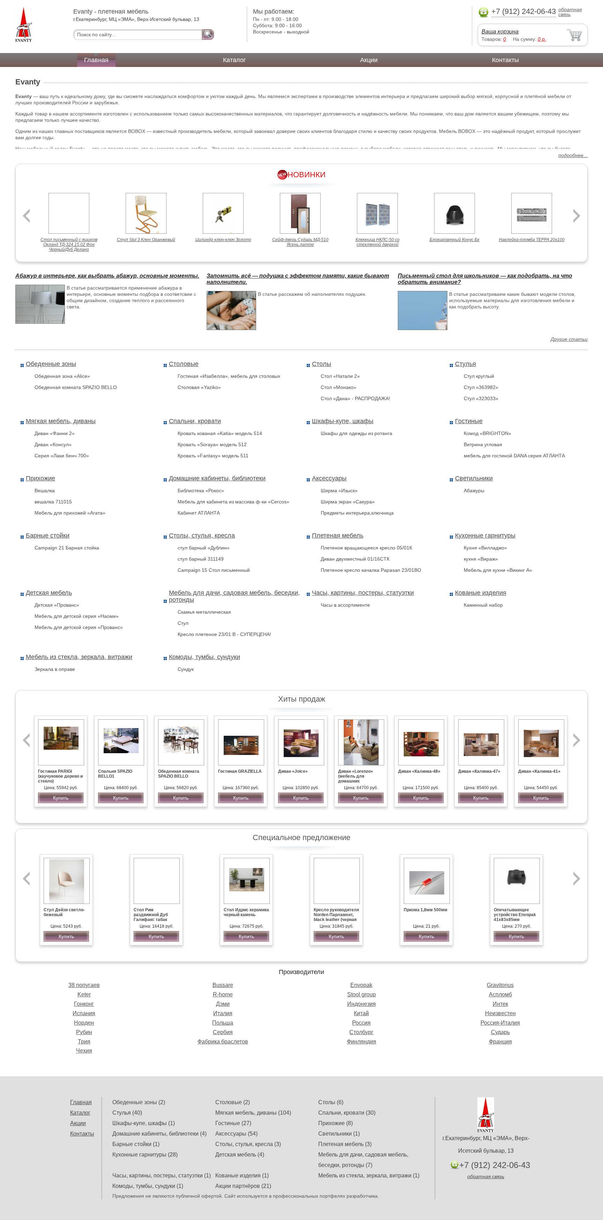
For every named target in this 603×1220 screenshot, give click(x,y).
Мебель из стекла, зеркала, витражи (79, 656)
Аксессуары (329, 478)
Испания (84, 1013)
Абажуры (474, 490)
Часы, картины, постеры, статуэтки (363, 592)
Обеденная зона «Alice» (62, 376)
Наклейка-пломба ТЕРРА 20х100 (532, 239)
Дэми (223, 1004)
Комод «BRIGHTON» (487, 433)
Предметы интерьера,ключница (357, 513)
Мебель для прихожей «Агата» (70, 513)
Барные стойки (47, 535)
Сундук (186, 669)
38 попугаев (84, 985)
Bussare (223, 985)
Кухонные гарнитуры (485, 535)
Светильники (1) (339, 1134)
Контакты (505, 60)
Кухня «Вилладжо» (485, 548)
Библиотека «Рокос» (201, 490)
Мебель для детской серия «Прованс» (79, 627)
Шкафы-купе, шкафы (342, 421)
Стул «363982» (481, 387)
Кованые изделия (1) (242, 1175)
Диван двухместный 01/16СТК (355, 559)
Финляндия (361, 1042)
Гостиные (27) (233, 1123)
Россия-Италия (500, 1023)
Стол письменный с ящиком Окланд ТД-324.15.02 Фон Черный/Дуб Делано (68, 244)
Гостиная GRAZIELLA (240, 771)
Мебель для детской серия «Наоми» (77, 616)
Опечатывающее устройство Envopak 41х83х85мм (515, 914)
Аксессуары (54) (236, 1134)
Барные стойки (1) (135, 1144)
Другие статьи (569, 339)
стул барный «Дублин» (204, 548)
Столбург (361, 1032)
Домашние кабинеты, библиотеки (217, 478)
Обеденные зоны (51, 363)
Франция (500, 1042)
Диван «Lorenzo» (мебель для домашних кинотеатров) (355, 778)
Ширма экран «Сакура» (348, 501)
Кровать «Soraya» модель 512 (212, 444)
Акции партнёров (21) (243, 1186)
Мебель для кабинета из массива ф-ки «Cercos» (233, 501)
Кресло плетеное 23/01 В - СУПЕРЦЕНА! (224, 634)
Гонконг (84, 1004)
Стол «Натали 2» (340, 376)
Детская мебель (49, 592)
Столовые (184, 363)
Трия (84, 1042)
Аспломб (500, 994)
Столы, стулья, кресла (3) (248, 1144)
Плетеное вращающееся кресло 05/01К (366, 548)
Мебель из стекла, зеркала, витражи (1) (368, 1175)
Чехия (84, 1051)
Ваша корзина (500, 32)
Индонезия (361, 1004)
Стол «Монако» (338, 387)
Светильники (474, 478)
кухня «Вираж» (481, 559)
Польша (222, 1023)
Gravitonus (500, 985)
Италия (222, 1013)
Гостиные (469, 421)
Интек (500, 1004)
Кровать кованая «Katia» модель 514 (220, 433)
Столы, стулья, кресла (202, 535)
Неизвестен (500, 1013)
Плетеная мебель (337, 535)
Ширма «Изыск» (339, 490)
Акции (369, 60)
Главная (96, 60)
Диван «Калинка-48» (419, 771)
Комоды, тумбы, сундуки (204, 656)
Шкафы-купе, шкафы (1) (143, 1123)
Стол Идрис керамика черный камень (246, 912)
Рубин (84, 1032)
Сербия (223, 1032)
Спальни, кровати (195, 421)
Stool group (361, 994)
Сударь (500, 1032)
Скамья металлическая (204, 612)
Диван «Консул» (53, 444)
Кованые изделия (480, 592)
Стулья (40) (127, 1113)
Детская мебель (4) (239, 1155)
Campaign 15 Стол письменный (214, 570)
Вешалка (45, 490)
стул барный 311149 (201, 559)
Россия (361, 1023)
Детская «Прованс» (57, 605)
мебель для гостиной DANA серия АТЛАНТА (514, 455)
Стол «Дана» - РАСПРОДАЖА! (355, 398)
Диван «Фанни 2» (55, 433)
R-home (223, 994)
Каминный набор (483, 605)
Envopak (361, 985)
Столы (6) (330, 1102)
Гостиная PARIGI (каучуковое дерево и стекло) (60, 776)
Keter (84, 994)
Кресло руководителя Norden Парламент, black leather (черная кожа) (336, 917)
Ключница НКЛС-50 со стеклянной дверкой (378, 242)
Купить (60, 798)
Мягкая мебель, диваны (61, 421)
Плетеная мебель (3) (345, 1144)
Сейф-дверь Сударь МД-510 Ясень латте (300, 242)
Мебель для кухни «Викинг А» (498, 570)
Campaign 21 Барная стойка (67, 548)
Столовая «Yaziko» (199, 387)
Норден (84, 1023)
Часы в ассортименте (345, 605)
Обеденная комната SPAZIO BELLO (76, 387)
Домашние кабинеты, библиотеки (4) (159, 1134)
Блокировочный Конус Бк (454, 239)
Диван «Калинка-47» (479, 771)
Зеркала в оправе (55, 669)
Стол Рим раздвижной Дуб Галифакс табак (151, 914)
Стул (183, 623)
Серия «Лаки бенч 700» (62, 455)
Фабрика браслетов (223, 1042)
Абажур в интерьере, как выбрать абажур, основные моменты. (107, 276)
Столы (321, 363)
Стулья (465, 363)
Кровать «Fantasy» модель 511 (213, 455)
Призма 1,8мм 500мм (425, 909)
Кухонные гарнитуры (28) (145, 1155)
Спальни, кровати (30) (346, 1113)
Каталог (234, 60)
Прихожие (40, 478)
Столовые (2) (232, 1102)
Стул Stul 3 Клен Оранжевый (146, 239)
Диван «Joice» (293, 771)
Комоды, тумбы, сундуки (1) (147, 1186)
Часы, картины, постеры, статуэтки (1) (161, 1175)
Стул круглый (479, 376)
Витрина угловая (483, 444)
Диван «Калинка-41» (539, 771)
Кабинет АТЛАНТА (199, 513)
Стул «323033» (481, 398)
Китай (361, 1013)
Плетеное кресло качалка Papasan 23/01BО (371, 570)
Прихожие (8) (335, 1123)
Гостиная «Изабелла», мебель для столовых (229, 376)
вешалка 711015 (53, 501)
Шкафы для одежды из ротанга (356, 433)
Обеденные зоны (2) (138, 1102)
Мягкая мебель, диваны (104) (253, 1113)
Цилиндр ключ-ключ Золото (223, 239)
